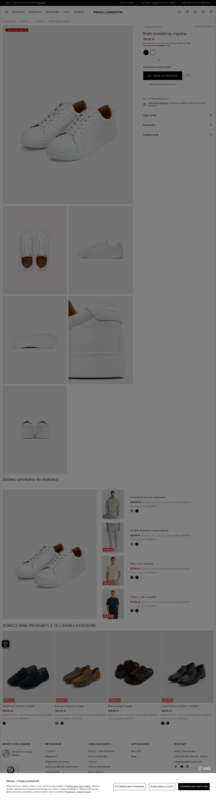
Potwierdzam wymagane (129, 786)
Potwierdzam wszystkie (194, 786)
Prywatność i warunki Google (77, 792)
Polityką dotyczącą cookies (78, 786)
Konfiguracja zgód (162, 786)
